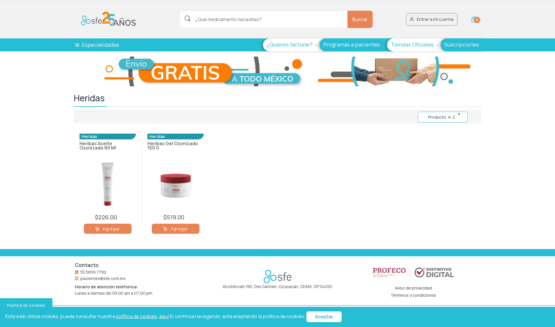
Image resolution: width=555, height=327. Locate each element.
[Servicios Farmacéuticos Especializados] (277, 276)
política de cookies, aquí (142, 316)
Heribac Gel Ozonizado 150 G (172, 146)
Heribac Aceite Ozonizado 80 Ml (97, 146)
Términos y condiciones (413, 295)
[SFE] (110, 19)
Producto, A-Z (441, 117)
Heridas (89, 136)
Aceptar (324, 317)
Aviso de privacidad (413, 288)
